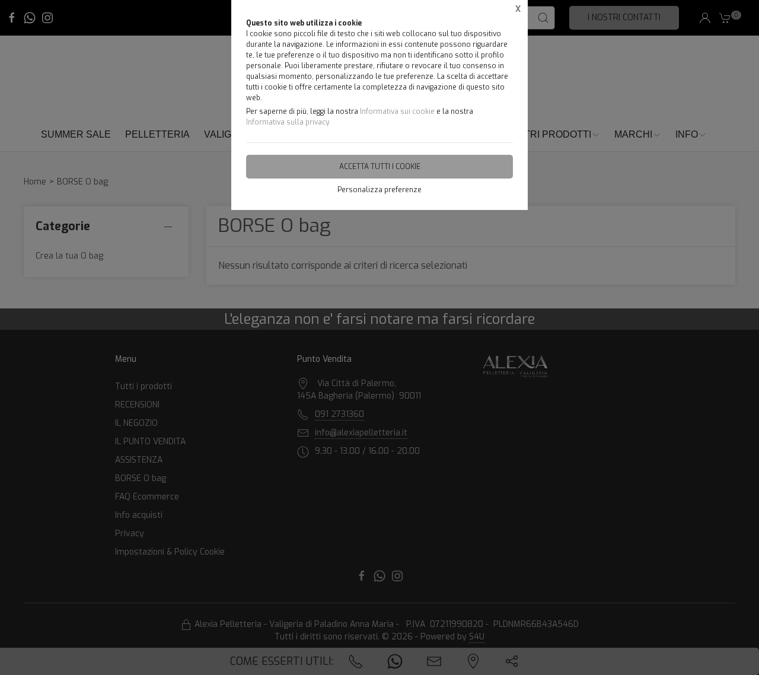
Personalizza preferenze (379, 190)
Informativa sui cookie (397, 111)
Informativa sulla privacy (287, 122)
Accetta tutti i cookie (379, 166)
